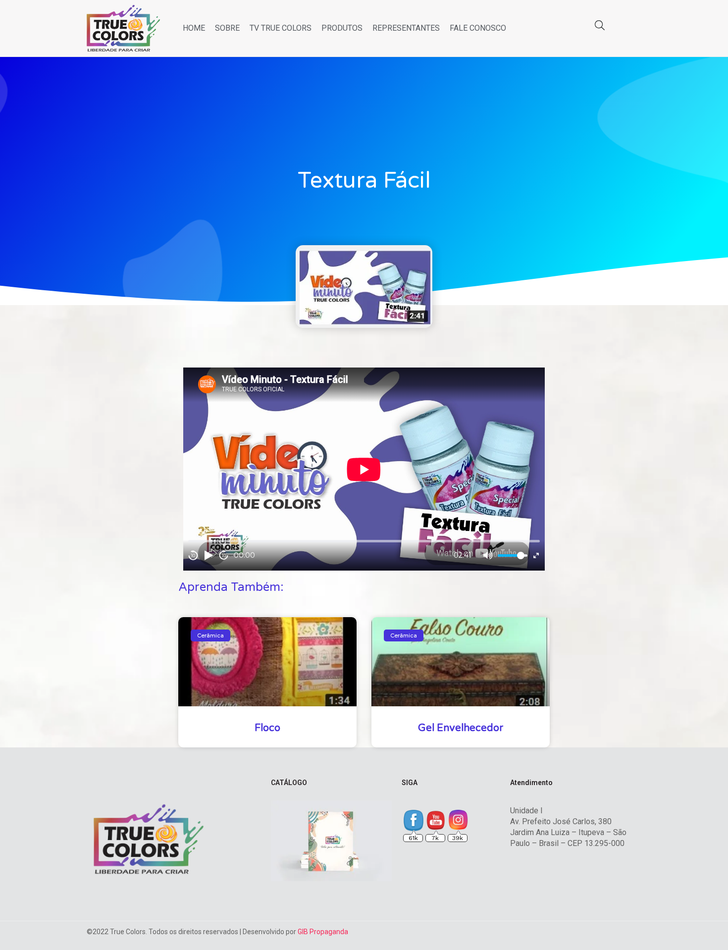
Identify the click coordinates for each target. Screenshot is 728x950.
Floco (267, 728)
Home (194, 28)
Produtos (342, 28)
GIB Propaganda (323, 932)
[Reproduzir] (208, 555)
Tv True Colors (281, 28)
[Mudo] (487, 555)
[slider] (512, 555)
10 (193, 555)
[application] (364, 469)
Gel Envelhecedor (460, 728)
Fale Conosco (478, 28)
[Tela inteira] (536, 555)
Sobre (227, 28)
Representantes (406, 28)
